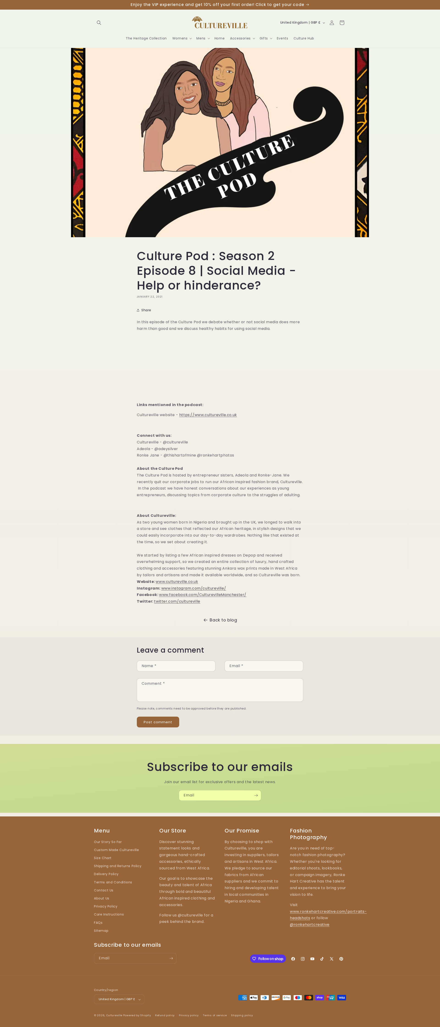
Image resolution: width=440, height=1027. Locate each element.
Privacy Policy (105, 906)
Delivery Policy (106, 874)
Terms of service (215, 1015)
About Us (101, 898)
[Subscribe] (256, 795)
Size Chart (103, 858)
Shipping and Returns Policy (117, 866)
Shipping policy (242, 1015)
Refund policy (165, 1015)
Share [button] (146, 310)
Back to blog (223, 620)
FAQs (98, 922)
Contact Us (103, 890)
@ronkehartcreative (310, 924)
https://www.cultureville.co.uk (208, 414)
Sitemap (101, 930)
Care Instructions (109, 914)
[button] (99, 23)
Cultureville (114, 1015)
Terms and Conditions (113, 882)
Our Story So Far (108, 842)
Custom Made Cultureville (116, 850)
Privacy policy (189, 1015)
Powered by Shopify (137, 1015)
